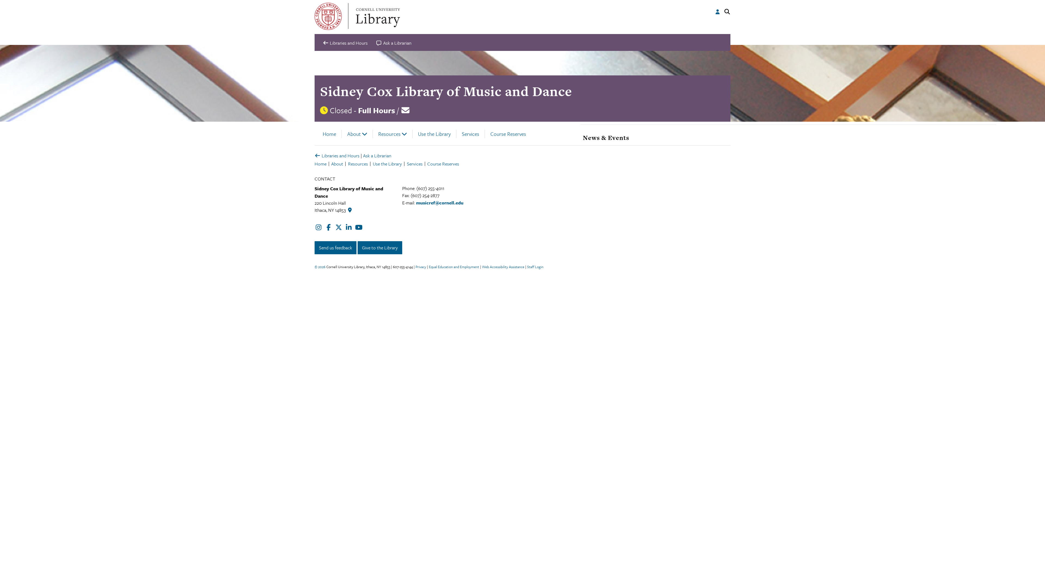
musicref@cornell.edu (439, 202)
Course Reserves (508, 133)
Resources (389, 133)
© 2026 (320, 267)
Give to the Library (380, 247)
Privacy (421, 267)
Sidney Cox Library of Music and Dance (446, 91)
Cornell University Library (377, 16)
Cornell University (328, 16)
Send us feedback (335, 247)
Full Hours (376, 110)
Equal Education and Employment (454, 267)
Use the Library (434, 133)
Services (470, 133)
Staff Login (535, 267)
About (354, 133)
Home (329, 133)
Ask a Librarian (377, 155)
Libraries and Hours (340, 155)
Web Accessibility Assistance (503, 267)
